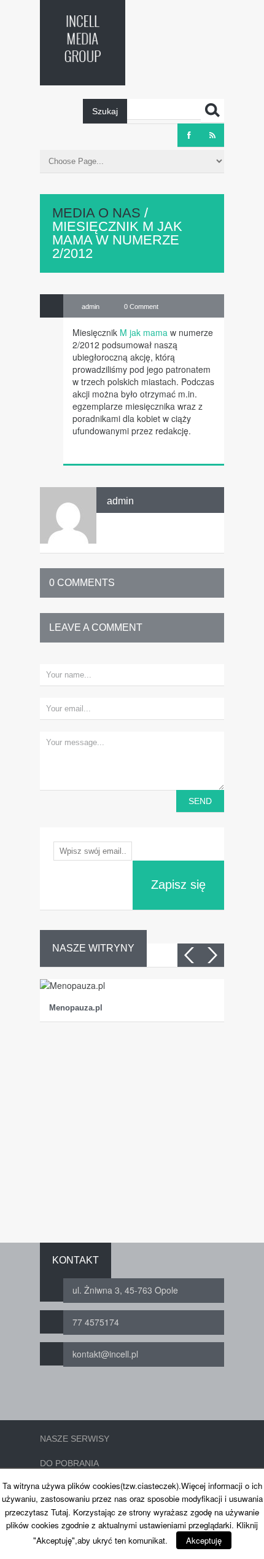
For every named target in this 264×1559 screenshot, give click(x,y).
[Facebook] (189, 135)
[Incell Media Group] (82, 38)
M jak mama (144, 332)
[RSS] (212, 135)
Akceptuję (204, 1540)
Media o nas (96, 213)
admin (120, 501)
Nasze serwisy (74, 1439)
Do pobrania (69, 1463)
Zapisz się (178, 884)
